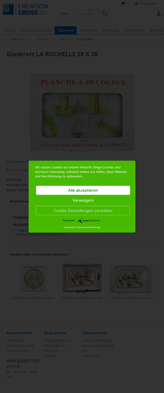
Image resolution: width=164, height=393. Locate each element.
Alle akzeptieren (83, 190)
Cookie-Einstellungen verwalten (83, 210)
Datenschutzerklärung (88, 227)
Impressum (69, 227)
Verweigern (83, 200)
